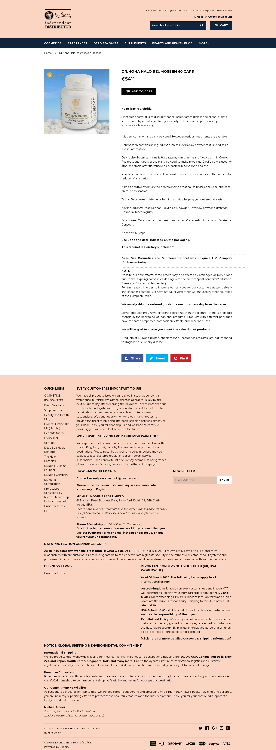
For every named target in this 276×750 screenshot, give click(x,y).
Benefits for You (54, 433)
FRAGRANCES (77, 43)
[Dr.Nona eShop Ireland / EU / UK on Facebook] (207, 728)
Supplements (135, 43)
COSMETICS (52, 43)
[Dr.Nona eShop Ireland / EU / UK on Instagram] (221, 728)
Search (48, 728)
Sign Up (224, 480)
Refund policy (52, 732)
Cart (223, 25)
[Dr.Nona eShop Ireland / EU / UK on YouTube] (228, 728)
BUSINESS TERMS (67, 728)
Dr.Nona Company (56, 475)
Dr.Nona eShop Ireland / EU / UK (72, 742)
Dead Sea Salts (106, 43)
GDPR (48, 511)
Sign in (198, 16)
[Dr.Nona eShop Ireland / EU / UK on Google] (214, 728)
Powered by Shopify (56, 746)
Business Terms (54, 506)
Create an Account (220, 16)
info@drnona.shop (126, 478)
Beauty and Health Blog (172, 43)
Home (48, 52)
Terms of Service (92, 728)
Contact (49, 442)
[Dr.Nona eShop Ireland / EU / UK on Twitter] (201, 728)
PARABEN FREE (55, 438)
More (203, 43)
